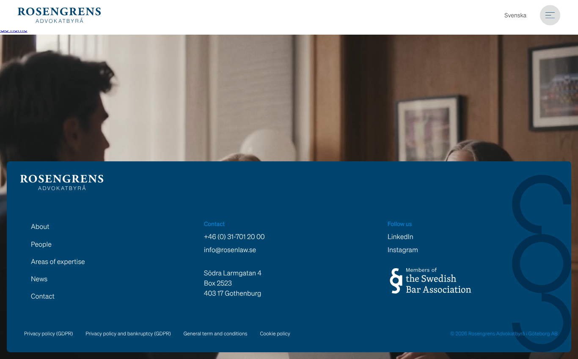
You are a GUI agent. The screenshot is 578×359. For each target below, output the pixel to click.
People (41, 244)
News (39, 278)
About (40, 226)
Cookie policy (275, 334)
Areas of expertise (58, 261)
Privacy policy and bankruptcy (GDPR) (128, 334)
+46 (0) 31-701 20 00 (234, 237)
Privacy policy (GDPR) (48, 334)
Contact (43, 296)
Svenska (515, 15)
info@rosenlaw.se (230, 250)
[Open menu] (550, 15)
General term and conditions (216, 334)
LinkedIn (400, 237)
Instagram (403, 250)
